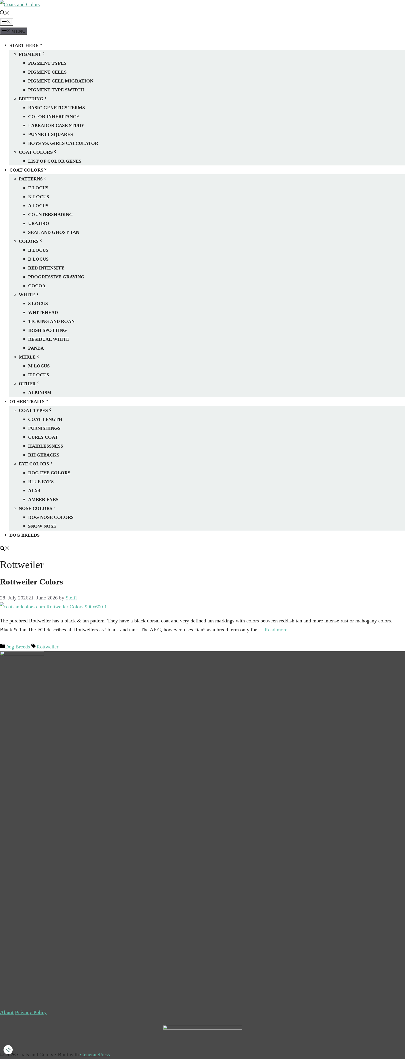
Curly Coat (43, 437)
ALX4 (34, 490)
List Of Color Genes (54, 161)
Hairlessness (45, 446)
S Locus (38, 303)
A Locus (38, 205)
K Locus (38, 196)
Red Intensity (46, 267)
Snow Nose (42, 526)
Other (27, 383)
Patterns (31, 178)
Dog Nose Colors (51, 517)
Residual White (48, 339)
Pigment (30, 54)
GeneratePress (95, 1054)
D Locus (38, 259)
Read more (276, 629)
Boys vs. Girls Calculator (63, 143)
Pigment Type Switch (56, 89)
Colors (28, 241)
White (27, 294)
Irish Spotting (47, 330)
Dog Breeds (24, 535)
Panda (36, 348)
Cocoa (36, 285)
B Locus (38, 250)
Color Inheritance (53, 116)
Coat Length (45, 419)
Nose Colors (35, 508)
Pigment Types (47, 63)
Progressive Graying (56, 276)
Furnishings (44, 428)
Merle (27, 356)
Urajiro (38, 223)
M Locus (39, 365)
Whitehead (43, 312)
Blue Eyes (41, 481)
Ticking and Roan (51, 321)
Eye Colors (34, 463)
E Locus (38, 187)
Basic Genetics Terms (56, 107)
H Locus (38, 374)
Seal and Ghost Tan (53, 232)
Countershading (50, 214)
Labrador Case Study (56, 125)
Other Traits (27, 401)
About (7, 1012)
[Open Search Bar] (4, 13)
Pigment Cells (47, 72)
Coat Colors (36, 152)
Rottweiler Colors (31, 581)
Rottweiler (47, 647)
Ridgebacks (43, 454)
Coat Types (33, 410)
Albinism (40, 392)
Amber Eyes (43, 499)
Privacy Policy (31, 1012)
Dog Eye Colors (49, 472)
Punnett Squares (50, 134)
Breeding (31, 98)
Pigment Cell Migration (60, 80)
